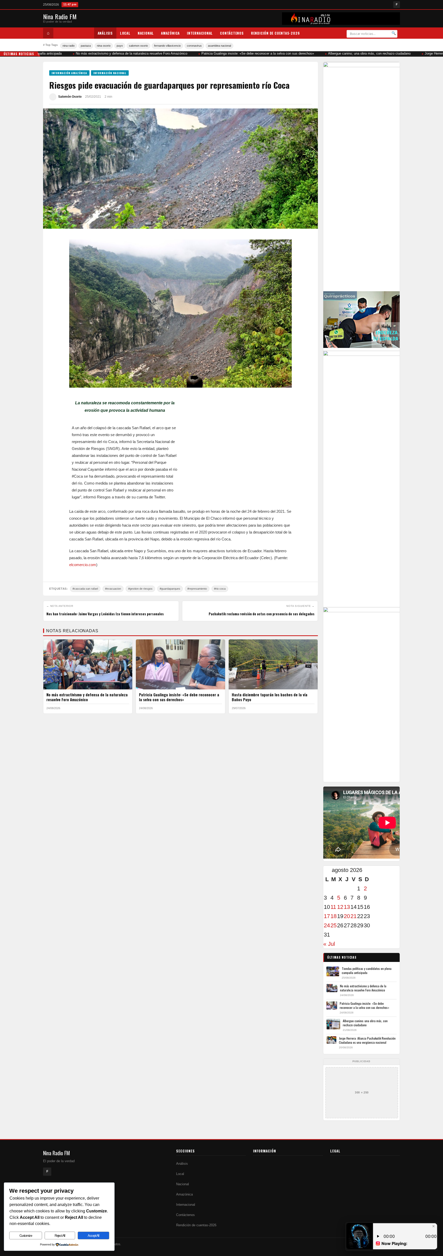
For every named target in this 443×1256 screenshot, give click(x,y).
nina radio (69, 45)
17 (327, 916)
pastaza (86, 45)
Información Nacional (109, 73)
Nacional (146, 33)
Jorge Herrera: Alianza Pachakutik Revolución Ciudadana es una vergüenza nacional (367, 1040)
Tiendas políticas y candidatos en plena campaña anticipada (366, 970)
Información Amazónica (69, 73)
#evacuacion (113, 588)
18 (333, 916)
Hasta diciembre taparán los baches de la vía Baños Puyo (269, 697)
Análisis (105, 33)
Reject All (60, 1236)
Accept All (93, 1236)
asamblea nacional (219, 45)
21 (353, 916)
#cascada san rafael (85, 588)
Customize (25, 1236)
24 (327, 925)
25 (333, 925)
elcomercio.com (82, 564)
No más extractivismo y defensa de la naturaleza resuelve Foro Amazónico (121, 53)
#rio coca (220, 588)
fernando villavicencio (167, 45)
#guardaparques (170, 588)
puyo (120, 45)
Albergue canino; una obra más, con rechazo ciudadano (359, 53)
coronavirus (194, 45)
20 (347, 916)
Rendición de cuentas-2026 (275, 33)
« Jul (329, 944)
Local (125, 33)
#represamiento (197, 588)
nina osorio (103, 45)
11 (333, 907)
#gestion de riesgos (140, 588)
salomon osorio (138, 45)
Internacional (200, 33)
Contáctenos (232, 33)
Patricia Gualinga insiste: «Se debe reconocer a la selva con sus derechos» (247, 53)
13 (347, 907)
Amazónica (170, 33)
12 (340, 907)
